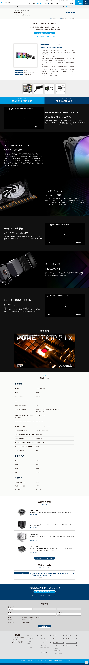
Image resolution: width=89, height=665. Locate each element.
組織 (29, 643)
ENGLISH (67, 0)
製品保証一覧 (57, 650)
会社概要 (29, 635)
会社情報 (69, 3)
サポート (63, 3)
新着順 (31, 617)
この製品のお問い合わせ (45, 33)
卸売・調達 (43, 645)
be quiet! (73, 18)
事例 (52, 3)
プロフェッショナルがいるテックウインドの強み (44, 36)
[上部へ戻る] (86, 662)
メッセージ (30, 640)
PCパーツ (51, 44)
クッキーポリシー (67, 660)
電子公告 (30, 647)
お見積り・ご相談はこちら (45, 592)
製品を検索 (45, 626)
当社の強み (30, 638)
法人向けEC (44, 652)
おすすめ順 (24, 617)
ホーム (28, 3)
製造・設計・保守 (45, 647)
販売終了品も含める (27, 619)
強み (34, 3)
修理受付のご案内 (58, 653)
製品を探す (43, 638)
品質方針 (51, 660)
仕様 (67, 12)
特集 (72, 12)
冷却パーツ (57, 44)
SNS (67, 638)
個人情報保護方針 (58, 660)
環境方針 (45, 660)
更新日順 (38, 617)
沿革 (29, 645)
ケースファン (62, 44)
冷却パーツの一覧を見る (45, 558)
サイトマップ (29, 660)
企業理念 (30, 641)
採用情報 (62, 0)
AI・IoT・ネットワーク (46, 649)
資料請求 (68, 645)
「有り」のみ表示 (26, 622)
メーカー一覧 (44, 640)
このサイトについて (37, 660)
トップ (62, 6)
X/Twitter (71, 0)
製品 (38, 3)
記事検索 (55, 642)
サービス (45, 3)
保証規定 (56, 652)
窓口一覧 (56, 648)
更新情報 (23, 660)
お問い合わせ (79, 3)
